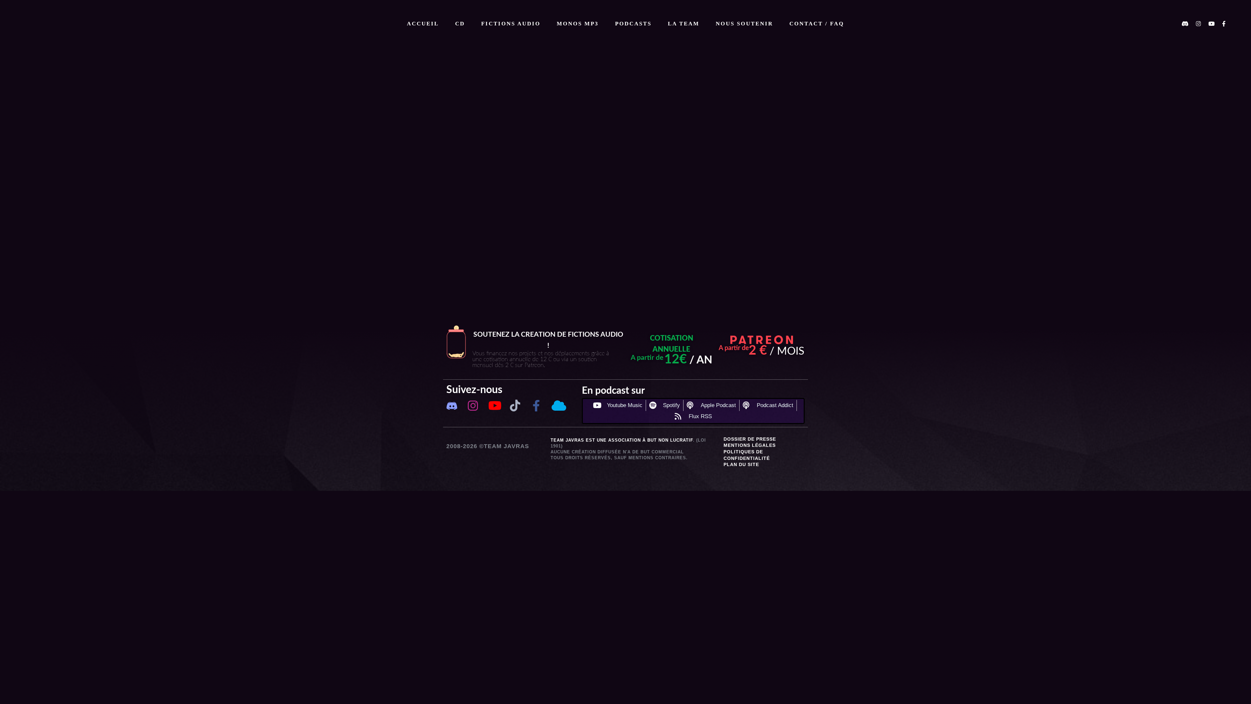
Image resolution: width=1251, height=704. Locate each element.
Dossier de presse (750, 439)
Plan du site (741, 464)
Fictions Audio (510, 24)
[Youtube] (494, 405)
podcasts (633, 24)
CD (460, 24)
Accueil (423, 24)
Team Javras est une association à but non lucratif (622, 440)
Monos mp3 (578, 24)
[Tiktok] (515, 405)
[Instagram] (472, 405)
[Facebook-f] (536, 405)
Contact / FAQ (816, 24)
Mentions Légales (750, 445)
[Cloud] (557, 405)
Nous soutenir (744, 24)
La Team (683, 24)
